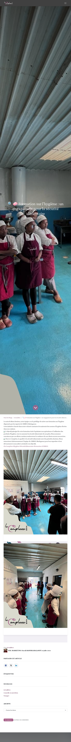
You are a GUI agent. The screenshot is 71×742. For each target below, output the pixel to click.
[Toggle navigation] (65, 3)
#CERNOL (45, 446)
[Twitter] (11, 665)
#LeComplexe (8, 446)
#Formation (37, 446)
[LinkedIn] (16, 665)
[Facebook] (6, 665)
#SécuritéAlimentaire (26, 446)
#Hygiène (16, 446)
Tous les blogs (8, 417)
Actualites (17, 417)
